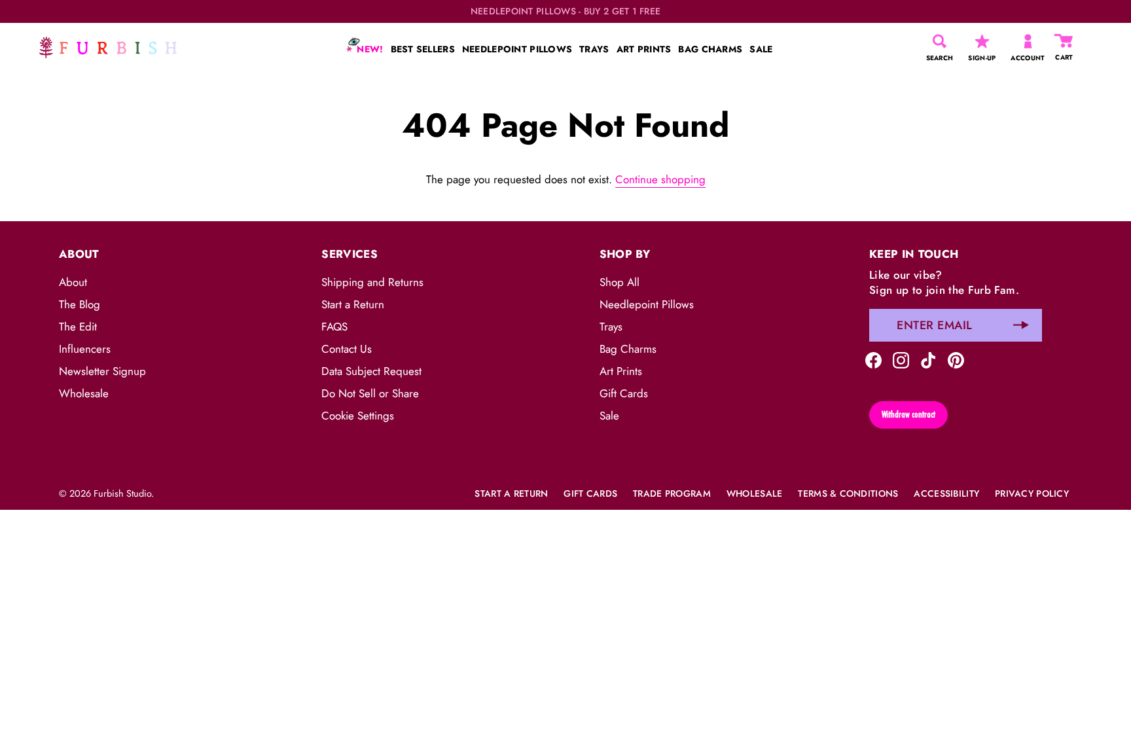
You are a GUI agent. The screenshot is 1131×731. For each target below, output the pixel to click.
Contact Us (346, 349)
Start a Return (352, 304)
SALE (760, 49)
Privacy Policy (1032, 493)
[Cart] (1064, 41)
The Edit (78, 326)
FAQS (334, 326)
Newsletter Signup (102, 371)
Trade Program (672, 493)
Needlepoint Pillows (647, 304)
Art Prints (621, 371)
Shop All (619, 282)
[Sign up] (1021, 325)
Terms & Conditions (848, 493)
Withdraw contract (908, 414)
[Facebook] (873, 359)
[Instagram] (901, 359)
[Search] (939, 41)
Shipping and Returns (372, 282)
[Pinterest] (956, 359)
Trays (611, 326)
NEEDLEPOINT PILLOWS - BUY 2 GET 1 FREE (566, 11)
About (73, 282)
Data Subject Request (371, 371)
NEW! (368, 49)
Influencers (85, 349)
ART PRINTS (644, 49)
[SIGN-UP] (982, 41)
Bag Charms (628, 349)
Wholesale (84, 393)
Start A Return (511, 493)
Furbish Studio (122, 493)
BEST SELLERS (423, 49)
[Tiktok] (928, 359)
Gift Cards (624, 393)
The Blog (79, 304)
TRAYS (594, 49)
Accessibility (946, 493)
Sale (609, 415)
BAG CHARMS (710, 49)
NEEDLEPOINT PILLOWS (517, 49)
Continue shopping (660, 179)
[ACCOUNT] (1028, 41)
